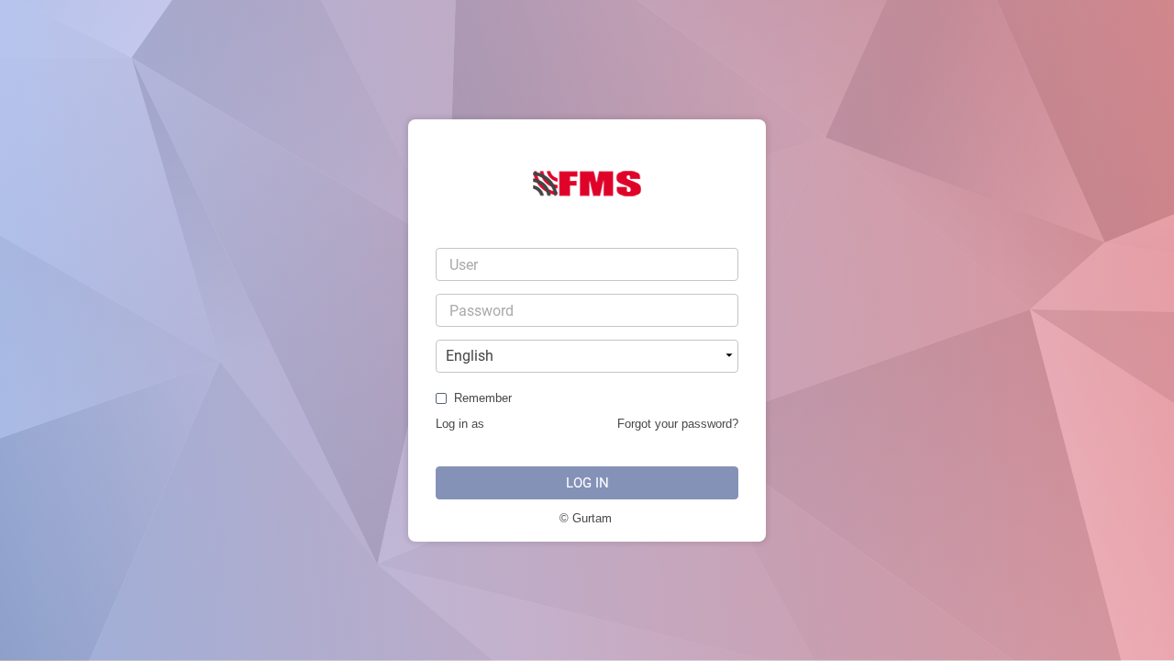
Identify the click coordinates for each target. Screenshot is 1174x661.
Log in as (460, 424)
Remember (483, 398)
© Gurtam (585, 518)
